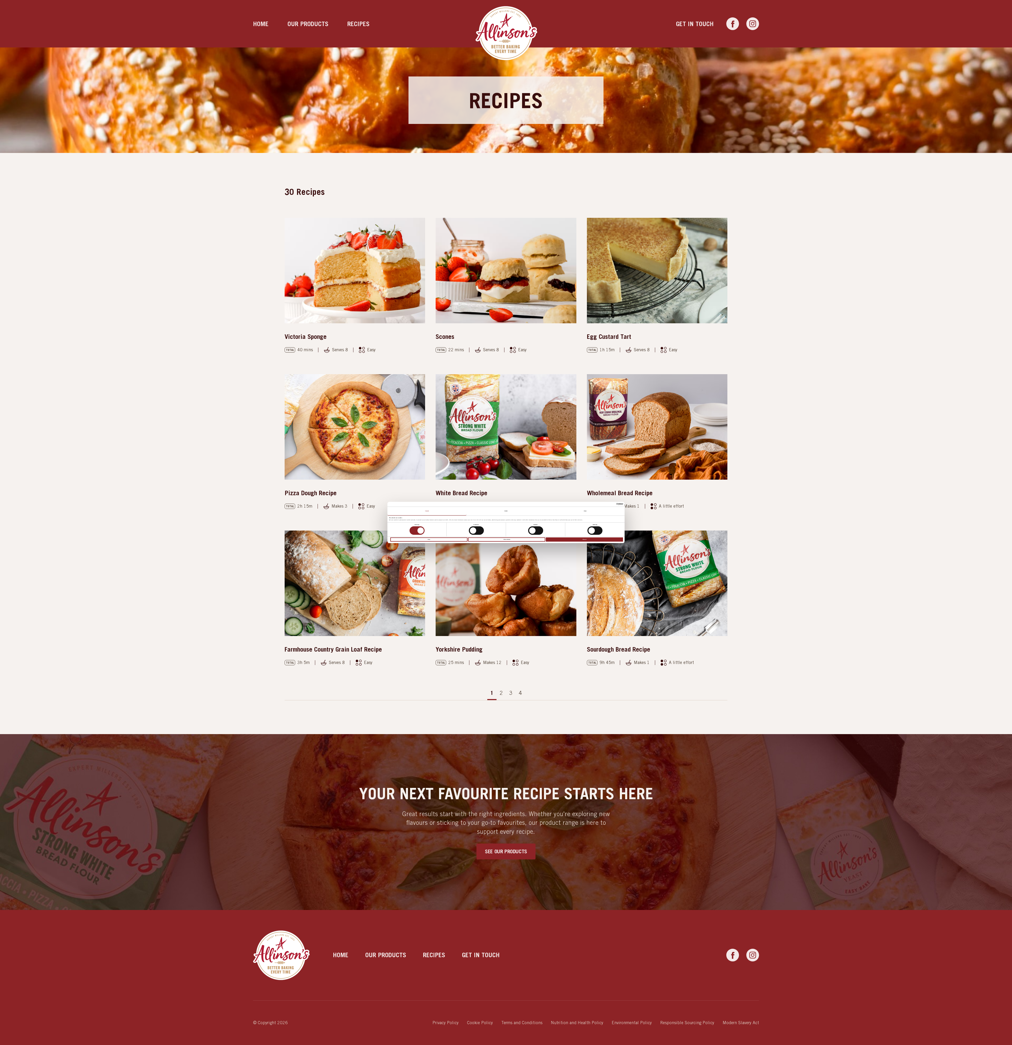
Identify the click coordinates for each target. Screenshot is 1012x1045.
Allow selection (506, 539)
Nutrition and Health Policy (577, 1022)
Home (261, 23)
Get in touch (695, 23)
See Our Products (506, 851)
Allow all (584, 539)
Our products (308, 23)
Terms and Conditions (521, 1022)
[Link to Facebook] (732, 23)
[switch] (476, 530)
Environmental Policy (632, 1022)
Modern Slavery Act (741, 1022)
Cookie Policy (480, 1022)
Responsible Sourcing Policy (687, 1022)
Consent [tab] (427, 511)
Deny (429, 539)
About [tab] (585, 511)
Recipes (358, 23)
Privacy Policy (445, 1022)
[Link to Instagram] (752, 23)
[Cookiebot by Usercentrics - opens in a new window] (600, 504)
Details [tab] (506, 511)
